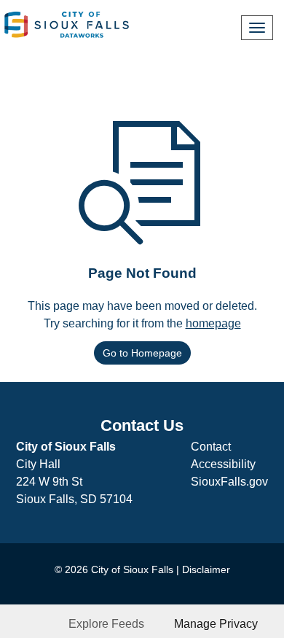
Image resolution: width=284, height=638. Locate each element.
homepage (213, 323)
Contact (211, 446)
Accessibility (223, 464)
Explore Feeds (106, 624)
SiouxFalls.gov (229, 481)
